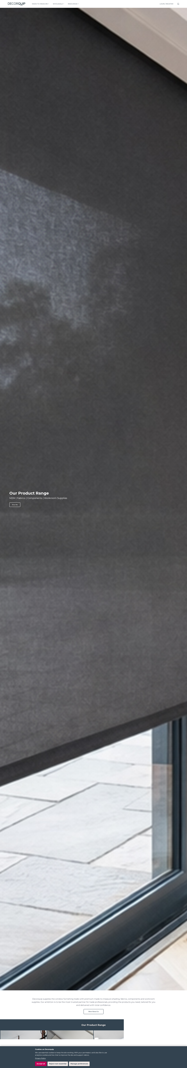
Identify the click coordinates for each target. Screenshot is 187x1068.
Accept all (41, 1064)
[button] (91, 988)
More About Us (93, 1011)
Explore (14, 509)
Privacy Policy (40, 1058)
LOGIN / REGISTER (166, 4)
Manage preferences (79, 1064)
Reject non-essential (57, 1064)
